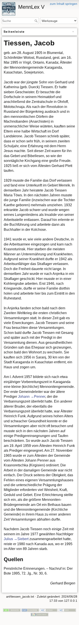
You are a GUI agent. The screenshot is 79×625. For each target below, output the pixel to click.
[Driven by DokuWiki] (39, 614)
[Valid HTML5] (48, 610)
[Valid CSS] (67, 610)
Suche (36, 20)
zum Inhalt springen (63, 3)
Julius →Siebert (16, 539)
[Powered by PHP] (30, 610)
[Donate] (12, 610)
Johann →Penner (31, 396)
